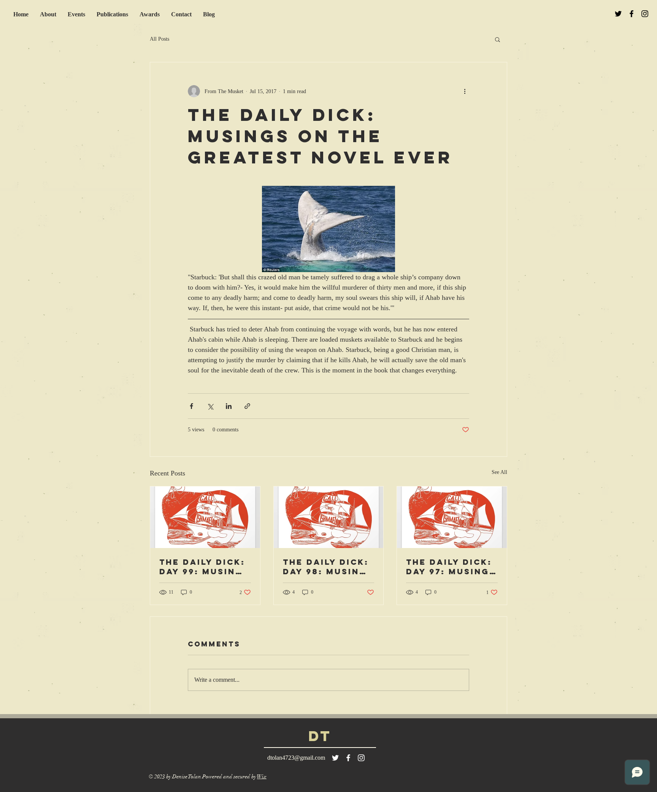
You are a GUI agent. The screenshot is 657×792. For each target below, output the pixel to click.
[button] (497, 39)
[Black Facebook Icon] (631, 13)
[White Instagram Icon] (361, 757)
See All (499, 472)
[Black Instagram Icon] (644, 13)
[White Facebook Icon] (348, 757)
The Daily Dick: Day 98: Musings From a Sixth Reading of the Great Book (328, 566)
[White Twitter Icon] (335, 757)
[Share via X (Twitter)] (210, 406)
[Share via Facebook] (191, 406)
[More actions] (464, 91)
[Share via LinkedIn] (228, 406)
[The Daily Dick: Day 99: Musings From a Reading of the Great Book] (205, 517)
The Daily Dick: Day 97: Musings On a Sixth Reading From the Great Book (451, 566)
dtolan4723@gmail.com (296, 757)
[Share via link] (247, 406)
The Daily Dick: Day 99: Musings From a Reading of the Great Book (204, 566)
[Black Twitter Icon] (618, 13)
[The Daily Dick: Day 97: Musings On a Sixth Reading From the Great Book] (452, 517)
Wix (262, 776)
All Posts (159, 39)
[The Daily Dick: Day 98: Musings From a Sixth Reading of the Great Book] (329, 517)
